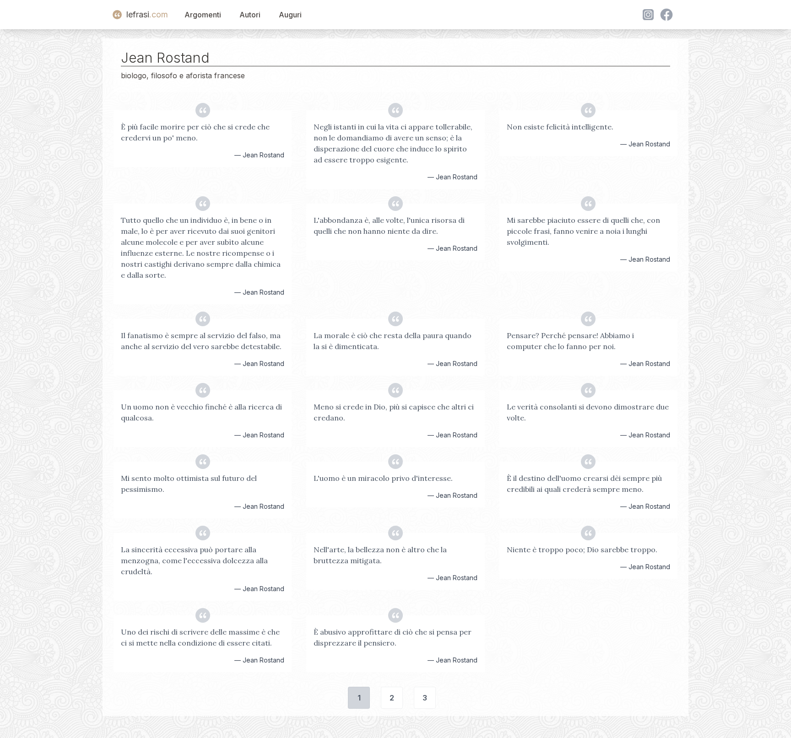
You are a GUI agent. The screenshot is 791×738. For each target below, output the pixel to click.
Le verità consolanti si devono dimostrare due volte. (588, 412)
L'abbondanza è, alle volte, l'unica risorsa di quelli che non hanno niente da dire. (389, 225)
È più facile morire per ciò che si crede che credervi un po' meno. (195, 132)
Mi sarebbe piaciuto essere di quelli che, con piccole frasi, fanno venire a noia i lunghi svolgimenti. (583, 231)
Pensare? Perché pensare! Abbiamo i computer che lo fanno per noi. (570, 341)
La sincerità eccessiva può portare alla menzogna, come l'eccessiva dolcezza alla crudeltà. (194, 560)
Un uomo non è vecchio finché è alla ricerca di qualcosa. (201, 412)
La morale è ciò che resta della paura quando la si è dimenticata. (392, 341)
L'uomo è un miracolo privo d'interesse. (383, 478)
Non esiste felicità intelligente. (560, 126)
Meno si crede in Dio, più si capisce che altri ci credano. (394, 412)
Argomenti (202, 14)
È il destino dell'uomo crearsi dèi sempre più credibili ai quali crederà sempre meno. (584, 484)
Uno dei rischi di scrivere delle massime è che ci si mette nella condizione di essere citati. (200, 637)
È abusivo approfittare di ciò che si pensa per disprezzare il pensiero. (392, 637)
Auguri (290, 14)
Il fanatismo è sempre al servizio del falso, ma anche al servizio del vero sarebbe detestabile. (201, 341)
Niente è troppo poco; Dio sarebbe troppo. (582, 549)
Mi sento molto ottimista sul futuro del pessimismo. (189, 484)
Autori (249, 14)
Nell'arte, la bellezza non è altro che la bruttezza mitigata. (380, 555)
